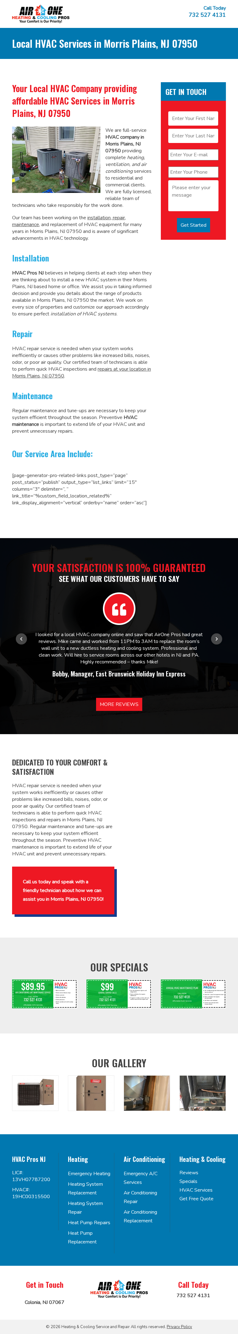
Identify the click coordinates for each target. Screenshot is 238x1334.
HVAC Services (196, 1190)
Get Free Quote (196, 1198)
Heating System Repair (85, 1208)
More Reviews (119, 704)
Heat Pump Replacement (82, 1237)
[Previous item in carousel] (21, 639)
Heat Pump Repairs (89, 1222)
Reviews (188, 1172)
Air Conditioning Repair (140, 1197)
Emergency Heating (89, 1173)
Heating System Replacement (85, 1188)
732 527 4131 (207, 14)
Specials (188, 1181)
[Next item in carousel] (216, 639)
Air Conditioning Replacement (140, 1216)
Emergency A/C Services (140, 1178)
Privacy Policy (179, 1327)
